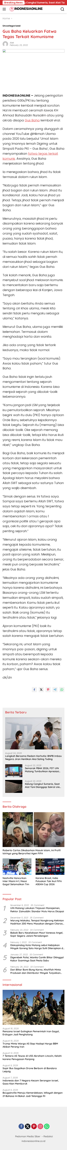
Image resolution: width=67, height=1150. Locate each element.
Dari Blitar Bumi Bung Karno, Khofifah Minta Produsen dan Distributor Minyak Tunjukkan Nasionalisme (35, 971)
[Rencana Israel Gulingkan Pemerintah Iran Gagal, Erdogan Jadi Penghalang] (33, 1007)
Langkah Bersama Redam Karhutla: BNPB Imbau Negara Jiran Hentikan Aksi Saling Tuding (33, 757)
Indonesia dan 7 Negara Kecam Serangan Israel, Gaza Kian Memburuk (31, 1082)
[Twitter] (27, 1127)
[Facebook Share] (34, 689)
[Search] (62, 9)
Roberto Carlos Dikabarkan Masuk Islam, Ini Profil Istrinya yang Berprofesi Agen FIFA (32, 852)
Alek (12, 42)
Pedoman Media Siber (27, 1136)
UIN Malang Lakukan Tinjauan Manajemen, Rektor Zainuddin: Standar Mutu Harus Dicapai (37, 910)
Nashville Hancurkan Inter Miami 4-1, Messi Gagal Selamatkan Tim (16, 881)
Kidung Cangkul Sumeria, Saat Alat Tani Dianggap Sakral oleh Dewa (43, 785)
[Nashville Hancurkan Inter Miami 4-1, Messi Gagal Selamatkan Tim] (17, 866)
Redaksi (48, 1136)
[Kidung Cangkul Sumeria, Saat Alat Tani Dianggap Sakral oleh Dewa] (13, 786)
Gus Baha (32, 120)
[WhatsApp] (46, 1127)
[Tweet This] (41, 689)
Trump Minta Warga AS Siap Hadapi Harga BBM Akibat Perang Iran (30, 1045)
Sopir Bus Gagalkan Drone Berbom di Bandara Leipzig (30, 1070)
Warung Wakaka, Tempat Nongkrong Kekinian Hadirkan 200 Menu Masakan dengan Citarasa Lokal (37, 922)
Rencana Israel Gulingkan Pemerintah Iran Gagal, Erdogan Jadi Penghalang (31, 1033)
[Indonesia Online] (25, 9)
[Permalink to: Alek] (5, 43)
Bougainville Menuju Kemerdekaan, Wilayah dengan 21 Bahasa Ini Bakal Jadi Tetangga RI (33, 1094)
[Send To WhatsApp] (61, 689)
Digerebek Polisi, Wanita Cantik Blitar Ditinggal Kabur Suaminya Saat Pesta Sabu (37, 959)
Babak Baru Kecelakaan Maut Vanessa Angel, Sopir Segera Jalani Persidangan (36, 934)
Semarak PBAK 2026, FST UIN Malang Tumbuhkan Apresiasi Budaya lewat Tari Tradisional (42, 770)
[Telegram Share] (55, 689)
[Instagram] (40, 1127)
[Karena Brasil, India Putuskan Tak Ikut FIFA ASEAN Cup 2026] (50, 866)
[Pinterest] (34, 1127)
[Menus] (5, 9)
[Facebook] (21, 1127)
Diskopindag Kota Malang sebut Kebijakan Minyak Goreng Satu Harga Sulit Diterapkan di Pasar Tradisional (37, 947)
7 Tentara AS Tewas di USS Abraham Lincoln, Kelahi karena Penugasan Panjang (32, 1057)
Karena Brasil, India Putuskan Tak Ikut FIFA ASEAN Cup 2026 (49, 881)
